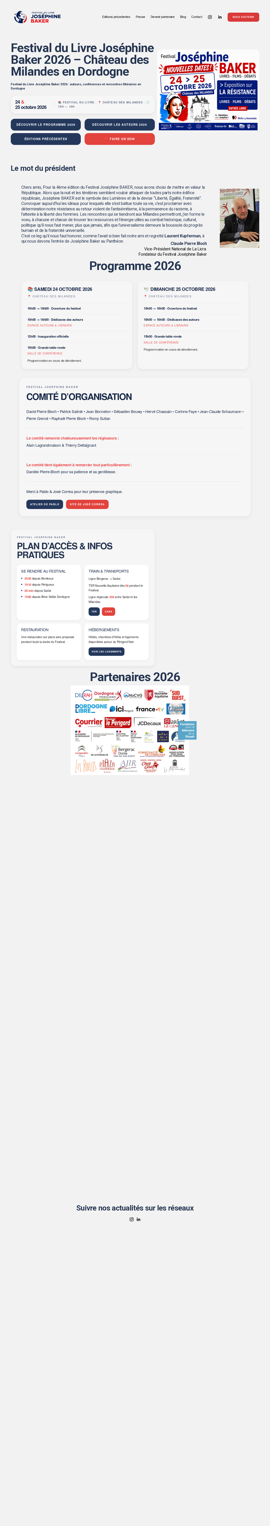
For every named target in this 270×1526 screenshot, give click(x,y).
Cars (108, 611)
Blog (183, 17)
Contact (196, 17)
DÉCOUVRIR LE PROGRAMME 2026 (46, 124)
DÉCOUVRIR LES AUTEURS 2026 (119, 124)
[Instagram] (210, 17)
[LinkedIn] (219, 17)
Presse (140, 17)
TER (94, 611)
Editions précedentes (116, 17)
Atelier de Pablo (44, 504)
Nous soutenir (243, 17)
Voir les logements (107, 651)
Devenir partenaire (163, 17)
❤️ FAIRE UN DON (120, 139)
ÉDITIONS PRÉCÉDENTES (45, 139)
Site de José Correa (87, 504)
